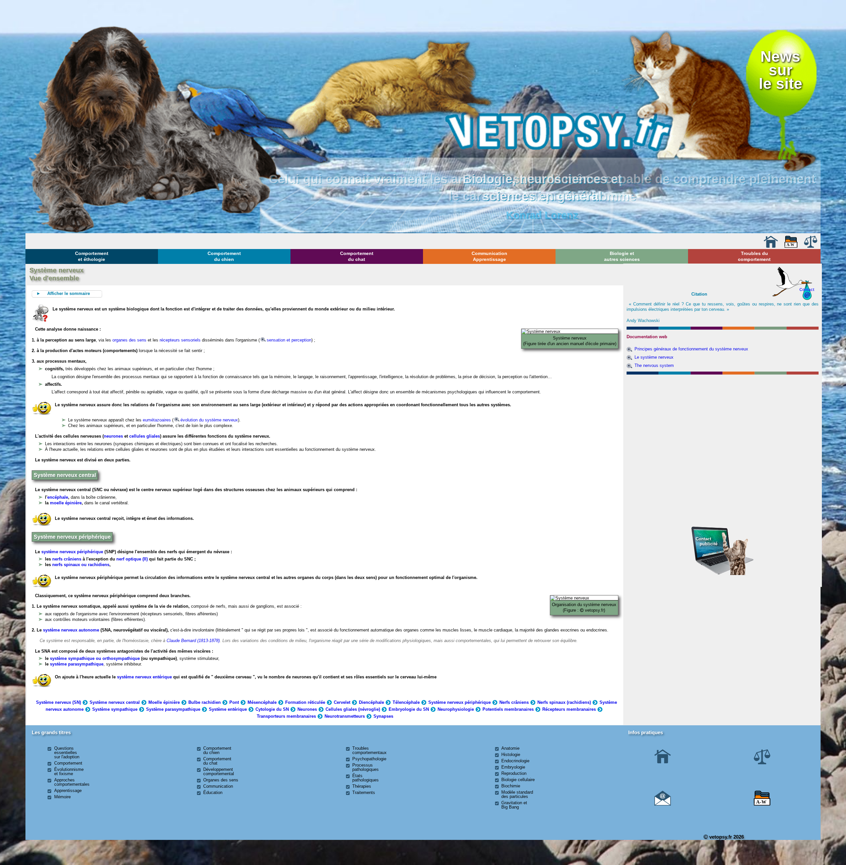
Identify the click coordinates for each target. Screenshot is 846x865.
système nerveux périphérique (72, 551)
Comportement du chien (224, 256)
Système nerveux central (115, 702)
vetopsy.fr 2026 (726, 837)
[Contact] (662, 804)
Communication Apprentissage (489, 256)
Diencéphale (371, 702)
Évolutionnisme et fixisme (69, 771)
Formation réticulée (305, 702)
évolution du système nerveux (209, 419)
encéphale (57, 497)
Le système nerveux (653, 357)
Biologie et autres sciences (622, 256)
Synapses (383, 716)
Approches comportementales (72, 782)
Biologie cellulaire (518, 779)
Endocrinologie (515, 760)
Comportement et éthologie (91, 256)
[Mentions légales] (811, 246)
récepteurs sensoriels (180, 340)
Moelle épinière (164, 702)
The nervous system (654, 365)
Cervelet (342, 702)
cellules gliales (144, 436)
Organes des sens (220, 779)
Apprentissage (68, 790)
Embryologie (513, 767)
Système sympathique (114, 709)
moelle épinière (66, 502)
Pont (234, 702)
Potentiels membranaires (508, 709)
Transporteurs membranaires (286, 716)
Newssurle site (780, 70)
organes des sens (129, 340)
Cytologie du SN (272, 709)
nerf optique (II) (131, 559)
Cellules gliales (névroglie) (353, 709)
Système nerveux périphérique (459, 702)
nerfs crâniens (66, 559)
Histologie (510, 754)
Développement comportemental (218, 771)
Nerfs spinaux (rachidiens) (564, 702)
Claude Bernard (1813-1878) (193, 640)
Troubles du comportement (754, 256)
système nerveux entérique (144, 676)
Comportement (68, 763)
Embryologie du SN (409, 709)
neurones (113, 436)
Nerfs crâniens (514, 702)
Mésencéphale (262, 702)
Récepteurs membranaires (569, 709)
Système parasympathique (173, 709)
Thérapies (361, 786)
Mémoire (62, 796)
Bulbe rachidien (204, 702)
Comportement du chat (356, 256)
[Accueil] (770, 246)
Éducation (212, 792)
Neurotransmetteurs (345, 716)
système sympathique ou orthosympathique (95, 658)
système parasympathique (76, 664)
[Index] (791, 246)
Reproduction (513, 773)
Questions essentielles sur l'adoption (66, 752)
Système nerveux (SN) (58, 702)
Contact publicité (706, 541)
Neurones (307, 709)
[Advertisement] (722, 413)
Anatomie (510, 748)
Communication (218, 786)
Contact (806, 289)
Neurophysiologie (456, 709)
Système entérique (228, 709)
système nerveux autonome (71, 630)
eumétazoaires (157, 419)
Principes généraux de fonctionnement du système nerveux (691, 348)
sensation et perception (289, 340)
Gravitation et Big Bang (514, 805)
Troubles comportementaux (369, 750)
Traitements (363, 792)
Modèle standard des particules (517, 794)
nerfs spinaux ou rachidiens (80, 564)
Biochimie (510, 785)
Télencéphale (406, 702)
